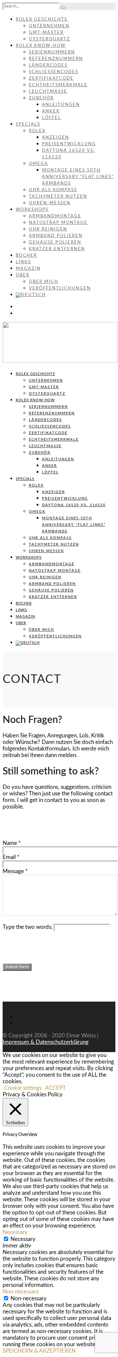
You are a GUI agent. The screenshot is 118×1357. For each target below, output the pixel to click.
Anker (51, 111)
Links (23, 262)
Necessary (22, 1239)
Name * (12, 843)
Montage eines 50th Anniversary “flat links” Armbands (78, 177)
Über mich (43, 282)
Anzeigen (55, 137)
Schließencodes (53, 72)
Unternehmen (49, 26)
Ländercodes (48, 65)
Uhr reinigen (48, 229)
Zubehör (41, 98)
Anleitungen (61, 105)
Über (23, 275)
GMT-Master (46, 32)
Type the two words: (27, 927)
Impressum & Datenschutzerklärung (45, 1042)
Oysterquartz (49, 39)
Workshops (32, 210)
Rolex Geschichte (42, 19)
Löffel (51, 118)
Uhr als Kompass (53, 190)
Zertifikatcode (51, 78)
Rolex (37, 131)
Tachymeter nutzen (58, 196)
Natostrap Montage (58, 223)
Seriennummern (52, 52)
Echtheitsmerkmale (58, 85)
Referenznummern (56, 59)
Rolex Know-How (41, 46)
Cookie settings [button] (23, 1088)
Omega (38, 164)
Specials (28, 124)
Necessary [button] (15, 1232)
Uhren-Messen (49, 203)
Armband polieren (56, 236)
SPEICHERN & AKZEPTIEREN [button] (39, 1351)
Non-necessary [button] (21, 1291)
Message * (15, 871)
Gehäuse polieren (55, 242)
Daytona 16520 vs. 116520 (74, 505)
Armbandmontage (55, 216)
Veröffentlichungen (60, 288)
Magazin (28, 269)
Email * (11, 857)
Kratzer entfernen (57, 249)
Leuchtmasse (48, 92)
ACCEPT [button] (55, 1088)
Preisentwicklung (69, 144)
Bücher (26, 255)
